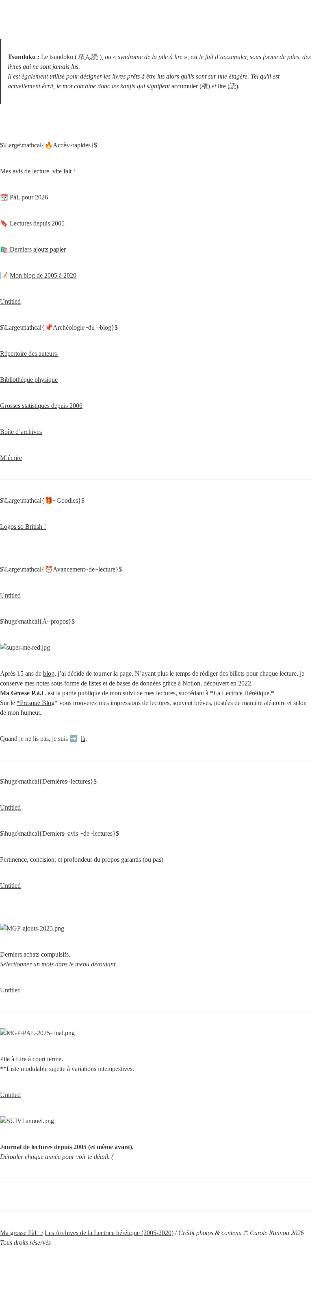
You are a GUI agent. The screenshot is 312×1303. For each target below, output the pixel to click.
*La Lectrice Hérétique (239, 693)
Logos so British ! (23, 526)
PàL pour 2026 (29, 197)
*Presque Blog (35, 702)
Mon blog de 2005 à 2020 (43, 275)
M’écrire (11, 457)
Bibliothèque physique (29, 379)
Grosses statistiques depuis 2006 (41, 405)
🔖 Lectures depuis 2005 (32, 223)
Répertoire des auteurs (29, 353)
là (83, 738)
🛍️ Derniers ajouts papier (33, 249)
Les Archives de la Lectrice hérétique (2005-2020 (108, 1232)
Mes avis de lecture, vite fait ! (37, 171)
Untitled (10, 301)
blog (48, 673)
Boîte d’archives (21, 431)
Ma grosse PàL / (21, 1232)
